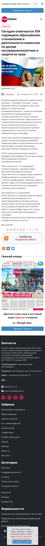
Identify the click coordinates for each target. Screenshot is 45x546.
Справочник (6, 501)
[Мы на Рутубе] (22, 398)
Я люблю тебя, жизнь (10, 437)
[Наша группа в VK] (11, 398)
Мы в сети (5, 455)
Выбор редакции (8, 414)
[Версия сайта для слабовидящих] (42, 4)
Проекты (5, 451)
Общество (6, 26)
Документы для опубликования (15, 526)
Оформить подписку (23, 328)
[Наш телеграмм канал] (4, 398)
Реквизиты (6, 492)
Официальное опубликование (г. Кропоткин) (21, 514)
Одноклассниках (26, 239)
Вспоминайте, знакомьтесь (13, 409)
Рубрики (5, 446)
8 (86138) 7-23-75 (10, 387)
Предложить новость (22, 10)
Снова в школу (7, 428)
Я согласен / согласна (21, 542)
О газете (5, 477)
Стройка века (7, 432)
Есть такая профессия (10, 423)
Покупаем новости (9, 486)
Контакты (5, 467)
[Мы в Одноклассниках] (16, 398)
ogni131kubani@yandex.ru (14, 391)
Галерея (4, 441)
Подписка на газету (10, 481)
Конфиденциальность (11, 472)
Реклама (5, 497)
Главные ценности (9, 419)
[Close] (36, 536)
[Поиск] (35, 4)
